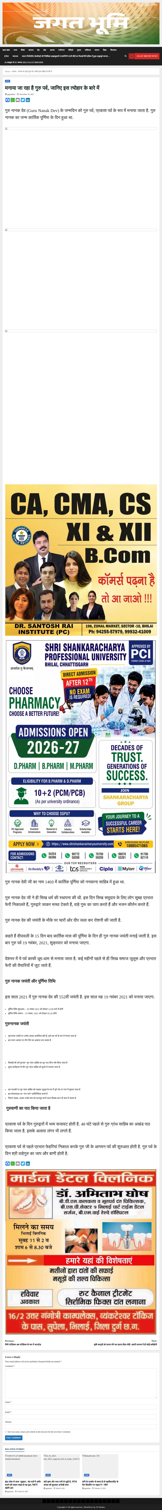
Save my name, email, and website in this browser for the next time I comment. (39, 1432)
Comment (9, 1366)
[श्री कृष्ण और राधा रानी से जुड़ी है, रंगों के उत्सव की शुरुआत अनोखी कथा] (62, 1466)
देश (38, 50)
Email (8, 1412)
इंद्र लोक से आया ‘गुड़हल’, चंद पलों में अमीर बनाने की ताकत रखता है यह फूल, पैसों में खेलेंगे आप (23, 1484)
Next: (125, 1343)
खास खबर (6, 50)
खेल (44, 50)
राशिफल (88, 50)
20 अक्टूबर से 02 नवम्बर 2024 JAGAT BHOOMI (23, 62)
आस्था (52, 50)
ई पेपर (6, 56)
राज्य (15, 50)
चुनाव (79, 50)
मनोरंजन (61, 50)
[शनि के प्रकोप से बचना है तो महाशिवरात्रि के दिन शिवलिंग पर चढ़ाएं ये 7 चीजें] (100, 1466)
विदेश (23, 50)
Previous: (23, 1343)
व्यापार (97, 50)
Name (8, 1402)
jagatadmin (11, 94)
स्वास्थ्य (15, 56)
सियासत (113, 50)
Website (8, 1422)
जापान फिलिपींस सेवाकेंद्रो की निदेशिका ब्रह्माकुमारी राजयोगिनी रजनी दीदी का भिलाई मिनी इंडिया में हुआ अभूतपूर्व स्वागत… (66, 56)
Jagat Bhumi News (147, 56)
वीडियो (70, 50)
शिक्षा (105, 50)
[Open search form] (126, 56)
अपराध (30, 50)
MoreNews (88, 1507)
